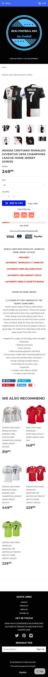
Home (4, 67)
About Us (24, 605)
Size (4, 180)
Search (24, 602)
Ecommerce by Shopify (26, 666)
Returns (24, 609)
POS (12, 666)
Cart (44, 3)
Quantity (5, 192)
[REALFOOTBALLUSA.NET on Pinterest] (24, 636)
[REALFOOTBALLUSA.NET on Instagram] (31, 636)
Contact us (24, 613)
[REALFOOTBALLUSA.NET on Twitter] (17, 636)
